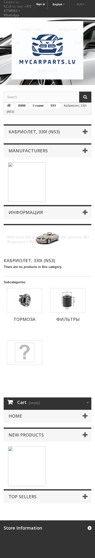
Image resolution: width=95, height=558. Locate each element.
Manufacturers (28, 151)
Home (15, 416)
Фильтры (68, 319)
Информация (26, 212)
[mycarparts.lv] (47, 50)
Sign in (40, 4)
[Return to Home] (8, 106)
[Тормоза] (24, 300)
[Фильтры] (68, 300)
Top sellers (23, 496)
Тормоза (24, 319)
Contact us (11, 2)
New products (26, 435)
